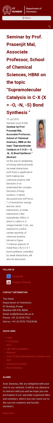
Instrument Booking (16, 364)
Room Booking (14, 367)
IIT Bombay (12, 341)
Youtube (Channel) (21, 282)
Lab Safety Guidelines (17, 349)
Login (9, 337)
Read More (8, 413)
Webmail (10, 352)
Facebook (17, 276)
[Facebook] (9, 276)
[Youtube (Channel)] (9, 282)
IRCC (8, 345)
